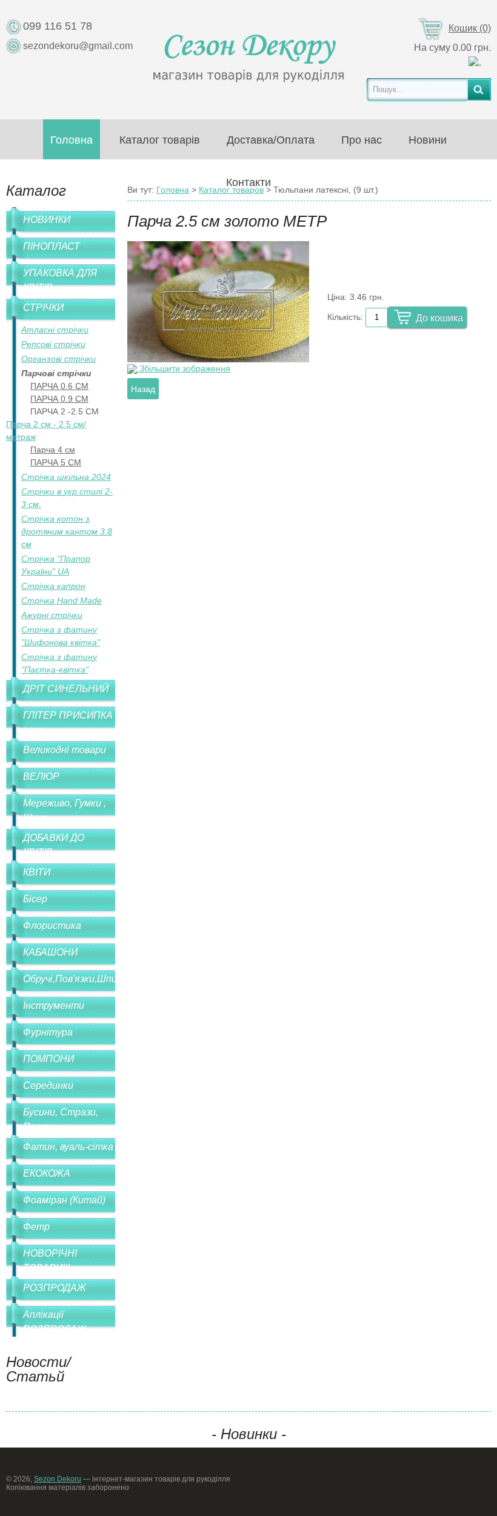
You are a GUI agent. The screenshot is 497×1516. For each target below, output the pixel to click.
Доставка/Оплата (271, 140)
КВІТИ (36, 872)
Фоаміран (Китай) (64, 1200)
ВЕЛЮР (41, 776)
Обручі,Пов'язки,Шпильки (69, 979)
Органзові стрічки (58, 359)
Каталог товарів (159, 140)
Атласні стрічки (54, 329)
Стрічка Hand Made (61, 600)
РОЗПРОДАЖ (54, 1288)
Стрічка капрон (53, 586)
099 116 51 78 (57, 26)
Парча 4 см (52, 449)
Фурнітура (48, 1032)
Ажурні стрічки (51, 615)
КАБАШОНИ (50, 952)
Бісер (35, 899)
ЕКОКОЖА (46, 1173)
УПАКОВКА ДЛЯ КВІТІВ (60, 280)
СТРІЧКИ (43, 307)
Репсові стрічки (53, 344)
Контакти (248, 182)
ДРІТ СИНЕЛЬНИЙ (65, 688)
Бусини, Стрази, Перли (60, 1119)
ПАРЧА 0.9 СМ (59, 399)
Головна (71, 140)
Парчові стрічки (56, 373)
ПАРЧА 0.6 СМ (59, 386)
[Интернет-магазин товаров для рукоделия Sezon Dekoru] (248, 55)
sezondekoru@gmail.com (78, 46)
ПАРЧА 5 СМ (55, 462)
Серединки (48, 1085)
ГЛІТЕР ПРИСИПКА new (68, 722)
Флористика (52, 925)
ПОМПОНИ (48, 1059)
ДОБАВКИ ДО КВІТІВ (53, 845)
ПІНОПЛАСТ (51, 246)
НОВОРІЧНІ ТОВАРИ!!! (50, 1260)
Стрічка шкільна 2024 (66, 477)
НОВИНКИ (46, 219)
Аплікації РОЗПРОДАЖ (54, 1321)
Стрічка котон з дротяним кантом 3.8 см (66, 531)
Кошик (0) (470, 28)
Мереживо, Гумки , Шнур (64, 810)
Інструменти (53, 1005)
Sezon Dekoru (57, 1479)
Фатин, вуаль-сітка (68, 1147)
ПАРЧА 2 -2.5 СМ (64, 411)
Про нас (361, 140)
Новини (428, 140)
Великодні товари (64, 750)
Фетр (36, 1227)
